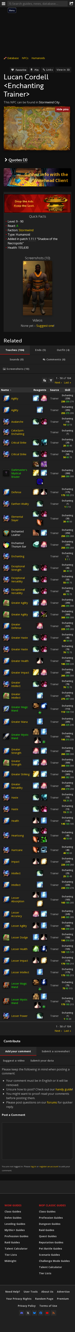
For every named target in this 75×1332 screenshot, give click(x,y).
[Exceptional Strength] (6, 568)
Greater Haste (19, 637)
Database (13, 58)
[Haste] (6, 797)
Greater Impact (20, 672)
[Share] (71, 3)
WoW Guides (13, 1205)
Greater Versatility (17, 786)
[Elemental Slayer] (6, 518)
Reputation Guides (51, 1242)
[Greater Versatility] (6, 786)
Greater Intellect (16, 684)
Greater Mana (19, 721)
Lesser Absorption (17, 899)
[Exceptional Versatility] (6, 579)
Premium (63, 1298)
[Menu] (3, 3)
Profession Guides (16, 1236)
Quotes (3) (18, 160)
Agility (14, 398)
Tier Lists (11, 1254)
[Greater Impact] (6, 672)
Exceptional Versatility (18, 579)
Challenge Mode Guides (54, 1261)
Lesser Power (19, 1016)
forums (52, 1102)
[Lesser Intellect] (6, 972)
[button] (39, 139)
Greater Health (20, 661)
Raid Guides (12, 1242)
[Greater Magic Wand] (6, 708)
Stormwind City (49, 102)
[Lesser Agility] (6, 925)
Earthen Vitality (20, 504)
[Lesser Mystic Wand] (6, 1001)
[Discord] (21, 1313)
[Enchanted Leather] (6, 533)
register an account (48, 1166)
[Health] (6, 820)
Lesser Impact (19, 960)
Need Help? (12, 1291)
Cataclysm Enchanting (17, 432)
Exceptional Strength (18, 568)
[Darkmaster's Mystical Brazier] (6, 473)
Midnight (10, 1261)
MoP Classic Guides (52, 1205)
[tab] (15, 350)
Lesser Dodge (19, 937)
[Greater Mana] (6, 721)
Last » (67, 382)
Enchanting (67, 395)
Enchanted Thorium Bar (18, 544)
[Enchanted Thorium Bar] (6, 544)
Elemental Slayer (17, 518)
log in (33, 1166)
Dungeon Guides (49, 1224)
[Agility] (6, 398)
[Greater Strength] (6, 751)
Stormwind (26, 230)
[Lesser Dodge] (6, 937)
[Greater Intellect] (6, 684)
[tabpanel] (37, 704)
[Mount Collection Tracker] (37, 177)
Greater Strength (16, 751)
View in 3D (63, 69)
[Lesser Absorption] (6, 899)
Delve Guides (13, 1217)
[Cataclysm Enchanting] (6, 432)
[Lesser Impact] (6, 960)
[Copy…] (44, 380)
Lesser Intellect (20, 972)
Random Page (44, 1298)
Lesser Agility (19, 925)
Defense (16, 492)
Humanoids (38, 58)
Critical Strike (18, 442)
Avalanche (17, 421)
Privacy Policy (27, 1305)
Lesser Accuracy (16, 914)
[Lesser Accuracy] (6, 914)
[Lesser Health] (6, 949)
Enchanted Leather (17, 533)
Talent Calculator (16, 1248)
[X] (28, 1313)
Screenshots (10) (37, 258)
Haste (14, 797)
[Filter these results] (51, 380)
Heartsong (17, 835)
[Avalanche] (6, 421)
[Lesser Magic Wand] (6, 985)
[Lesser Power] (6, 1015)
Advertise (63, 1291)
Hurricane (17, 850)
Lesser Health (19, 949)
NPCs (25, 58)
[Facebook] (41, 1313)
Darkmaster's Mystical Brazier (19, 473)
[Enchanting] (6, 556)
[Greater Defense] (6, 626)
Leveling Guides (15, 1224)
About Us (47, 1291)
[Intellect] (6, 873)
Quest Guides (48, 1236)
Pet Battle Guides (50, 1248)
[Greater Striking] (6, 774)
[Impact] (6, 861)
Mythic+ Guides (15, 1230)
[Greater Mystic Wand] (6, 736)
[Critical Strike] (6, 442)
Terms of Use (48, 1305)
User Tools (31, 1291)
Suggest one (45, 326)
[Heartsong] (6, 835)
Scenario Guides (49, 1254)
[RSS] (53, 1313)
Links (49, 69)
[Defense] (6, 492)
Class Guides (13, 1211)
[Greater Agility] (6, 602)
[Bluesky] (34, 1313)
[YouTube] (47, 1313)
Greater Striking (20, 774)
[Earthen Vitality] (6, 503)
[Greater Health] (6, 661)
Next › (58, 382)
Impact (15, 861)
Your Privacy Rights (18, 1298)
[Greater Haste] (6, 637)
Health (15, 820)
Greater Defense (16, 626)
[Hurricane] (6, 850)
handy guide (64, 1089)
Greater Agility (19, 603)
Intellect (16, 873)
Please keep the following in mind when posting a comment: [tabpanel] (37, 1119)
